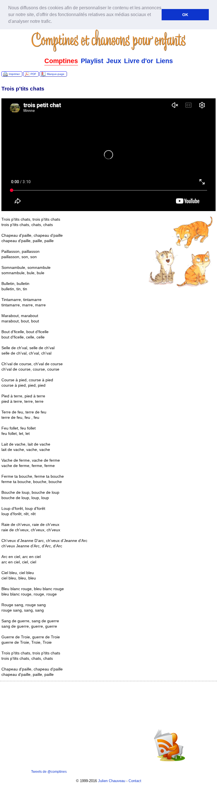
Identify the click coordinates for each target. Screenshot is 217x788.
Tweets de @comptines (49, 772)
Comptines (61, 61)
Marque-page (55, 74)
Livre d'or (138, 61)
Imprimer (14, 74)
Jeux (113, 61)
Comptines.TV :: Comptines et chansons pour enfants (108, 40)
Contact (135, 781)
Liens (164, 61)
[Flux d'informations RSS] (169, 762)
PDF (33, 74)
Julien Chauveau (111, 781)
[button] (54, 22)
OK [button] (185, 14)
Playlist (92, 61)
